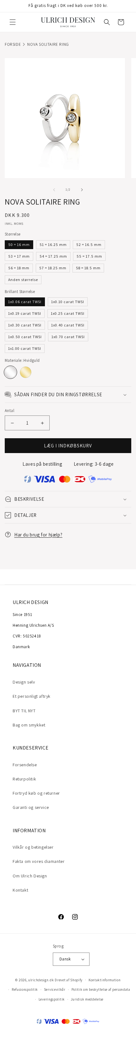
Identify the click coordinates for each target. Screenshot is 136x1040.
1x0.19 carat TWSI (24, 313)
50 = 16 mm (19, 244)
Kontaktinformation (105, 980)
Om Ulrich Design (30, 876)
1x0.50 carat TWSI (25, 336)
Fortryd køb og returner (36, 793)
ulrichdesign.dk (41, 979)
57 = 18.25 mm (52, 268)
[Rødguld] (25, 372)
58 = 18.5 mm (88, 268)
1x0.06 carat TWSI (24, 301)
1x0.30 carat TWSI (24, 325)
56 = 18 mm (18, 268)
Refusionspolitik (25, 989)
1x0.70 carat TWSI (68, 336)
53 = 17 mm (19, 256)
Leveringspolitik (52, 999)
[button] (13, 22)
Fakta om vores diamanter (39, 861)
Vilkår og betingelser (33, 847)
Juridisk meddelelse (87, 999)
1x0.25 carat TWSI (67, 313)
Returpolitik (24, 779)
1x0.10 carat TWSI (67, 301)
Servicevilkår (54, 989)
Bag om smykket (29, 725)
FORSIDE (13, 44)
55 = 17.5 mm (89, 256)
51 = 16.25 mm (53, 244)
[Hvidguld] (10, 372)
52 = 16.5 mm (89, 244)
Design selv (24, 682)
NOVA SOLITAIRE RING (48, 44)
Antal (9, 410)
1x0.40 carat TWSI (67, 325)
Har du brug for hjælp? (38, 535)
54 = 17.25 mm (53, 256)
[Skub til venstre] (54, 190)
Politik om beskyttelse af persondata (100, 989)
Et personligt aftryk (32, 696)
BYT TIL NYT (24, 711)
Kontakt (20, 890)
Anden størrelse (23, 279)
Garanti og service (31, 807)
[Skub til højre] (82, 190)
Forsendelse (25, 765)
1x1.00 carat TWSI (24, 348)
